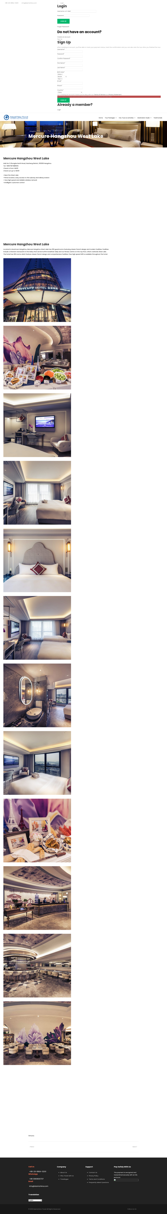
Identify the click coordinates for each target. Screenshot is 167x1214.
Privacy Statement (115, 95)
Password (60, 16)
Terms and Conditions (97, 1179)
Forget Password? (63, 27)
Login (59, 110)
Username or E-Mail (63, 11)
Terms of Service (99, 95)
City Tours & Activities (126, 118)
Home (101, 118)
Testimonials (158, 118)
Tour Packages (110, 118)
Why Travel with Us (67, 1176)
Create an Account (63, 37)
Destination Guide (144, 118)
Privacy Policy (93, 1176)
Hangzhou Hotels (35, 131)
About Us (63, 1172)
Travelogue (64, 1179)
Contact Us (93, 1172)
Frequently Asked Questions (99, 1182)
